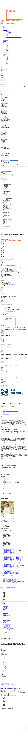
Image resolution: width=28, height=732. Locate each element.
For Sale (7, 34)
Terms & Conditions (7, 611)
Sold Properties (6, 622)
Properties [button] (5, 30)
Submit (2, 332)
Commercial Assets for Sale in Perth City (11, 562)
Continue (2, 280)
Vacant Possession (4, 156)
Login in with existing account (7, 283)
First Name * (3, 650)
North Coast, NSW (7, 568)
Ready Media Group (5, 686)
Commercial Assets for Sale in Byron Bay (11, 570)
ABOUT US (5, 607)
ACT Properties (6, 626)
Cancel (2, 171)
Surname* (3, 298)
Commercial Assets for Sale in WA (10, 552)
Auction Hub (8, 32)
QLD (7, 47)
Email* (2, 300)
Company (3, 317)
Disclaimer (5, 614)
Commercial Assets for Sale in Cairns (10, 566)
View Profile (3, 516)
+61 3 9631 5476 (5, 683)
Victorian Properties (7, 624)
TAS (7, 50)
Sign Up (7, 52)
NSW (7, 44)
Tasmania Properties (7, 631)
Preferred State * (4, 654)
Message (2, 325)
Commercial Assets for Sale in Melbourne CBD (13, 557)
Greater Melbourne (7, 571)
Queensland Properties (7, 627)
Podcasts (5, 608)
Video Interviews (6, 615)
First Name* (3, 297)
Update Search (8, 171)
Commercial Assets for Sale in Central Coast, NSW (13, 565)
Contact (4, 41)
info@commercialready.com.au (8, 684)
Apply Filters (7, 239)
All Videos (3, 252)
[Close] (20, 267)
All (2, 98)
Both (2, 154)
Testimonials (5, 613)
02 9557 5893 (6, 414)
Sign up (7, 54)
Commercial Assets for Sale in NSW (10, 549)
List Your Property (7, 621)
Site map (5, 633)
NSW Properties (6, 625)
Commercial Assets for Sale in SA (10, 551)
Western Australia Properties (9, 629)
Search (2, 528)
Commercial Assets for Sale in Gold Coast (11, 563)
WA (6, 48)
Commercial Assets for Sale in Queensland (12, 550)
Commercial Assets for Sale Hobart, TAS (11, 572)
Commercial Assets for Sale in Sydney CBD (12, 558)
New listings (8, 33)
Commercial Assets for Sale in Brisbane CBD (12, 559)
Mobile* (2, 301)
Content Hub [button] (5, 40)
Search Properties (6, 620)
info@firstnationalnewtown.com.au (10, 411)
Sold (7, 35)
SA (6, 49)
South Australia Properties (8, 628)
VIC (7, 43)
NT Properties (6, 632)
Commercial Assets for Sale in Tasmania (11, 556)
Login (4, 52)
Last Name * (3, 651)
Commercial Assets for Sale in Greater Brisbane (13, 564)
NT (6, 51)
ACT (7, 45)
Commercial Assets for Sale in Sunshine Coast (12, 567)
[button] (4, 42)
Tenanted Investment (5, 155)
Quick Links (6, 528)
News (4, 609)
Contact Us (5, 606)
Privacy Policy (12, 269)
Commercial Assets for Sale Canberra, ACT (12, 573)
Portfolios (8, 31)
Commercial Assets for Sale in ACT (10, 555)
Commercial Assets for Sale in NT (10, 553)
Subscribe (4, 676)
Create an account (4, 268)
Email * (2, 653)
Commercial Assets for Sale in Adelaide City (12, 560)
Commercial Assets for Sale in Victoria (11, 548)
